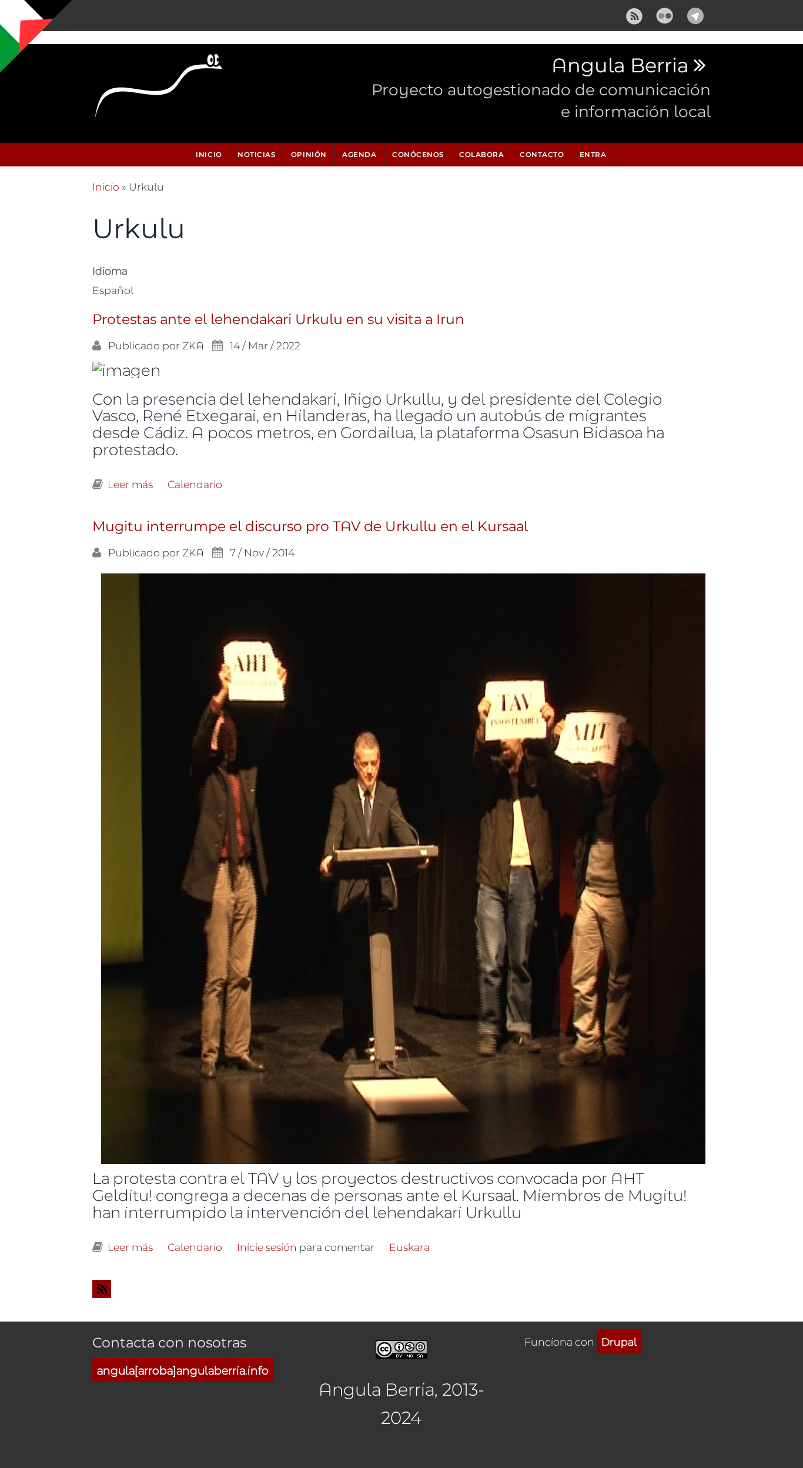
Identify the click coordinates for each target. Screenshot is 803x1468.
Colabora (481, 154)
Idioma (110, 270)
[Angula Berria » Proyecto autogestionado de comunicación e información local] (159, 91)
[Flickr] (665, 13)
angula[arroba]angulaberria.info (183, 1370)
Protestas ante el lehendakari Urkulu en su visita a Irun (278, 319)
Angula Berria (619, 65)
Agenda (359, 154)
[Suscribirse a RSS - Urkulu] (401, 1289)
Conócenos (418, 154)
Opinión (309, 154)
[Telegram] (695, 13)
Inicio (209, 154)
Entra (593, 154)
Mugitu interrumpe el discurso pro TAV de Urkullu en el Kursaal (310, 526)
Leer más (130, 484)
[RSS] (634, 13)
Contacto (542, 154)
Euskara (409, 1247)
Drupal (619, 1341)
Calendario (195, 484)
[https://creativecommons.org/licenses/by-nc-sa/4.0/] (401, 1347)
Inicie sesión (267, 1247)
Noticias (256, 154)
